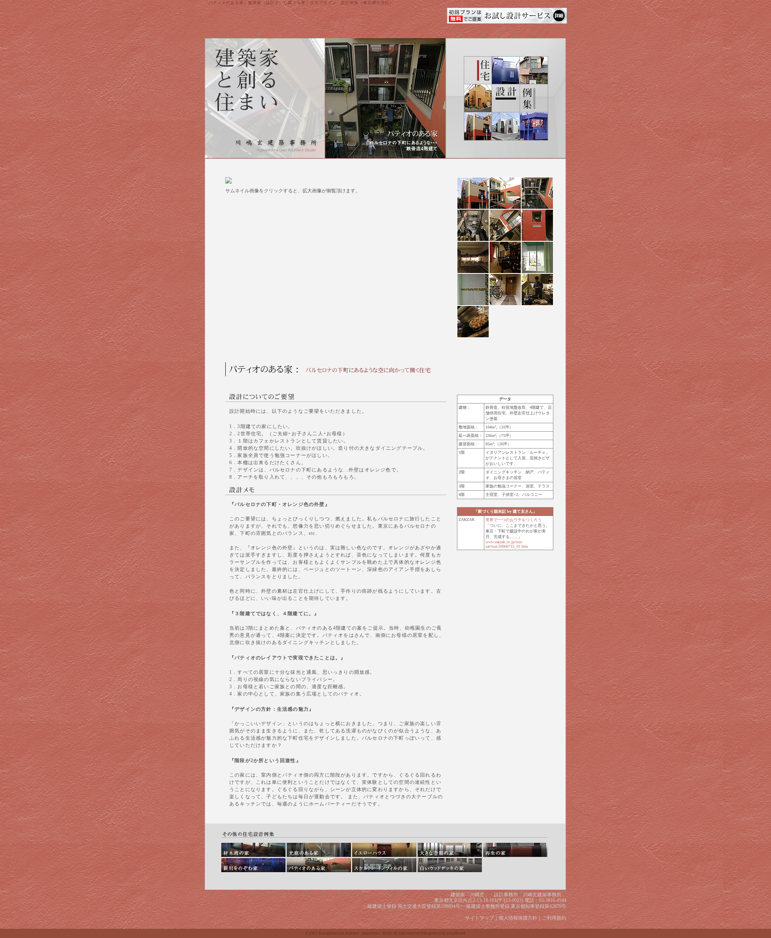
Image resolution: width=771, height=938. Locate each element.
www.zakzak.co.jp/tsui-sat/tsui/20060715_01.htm (506, 544)
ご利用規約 (554, 918)
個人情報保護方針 (518, 918)
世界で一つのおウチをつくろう (513, 520)
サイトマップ (479, 918)
